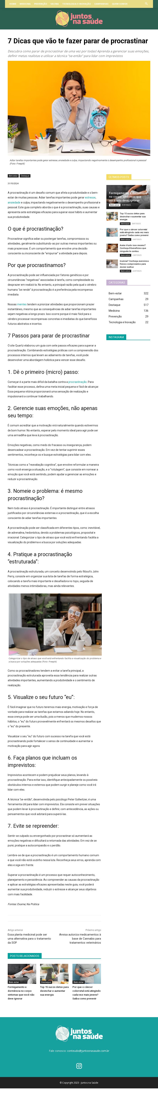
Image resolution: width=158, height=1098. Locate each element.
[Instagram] (79, 1066)
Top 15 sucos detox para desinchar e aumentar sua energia (54, 991)
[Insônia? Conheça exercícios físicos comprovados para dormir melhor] (112, 263)
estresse (90, 197)
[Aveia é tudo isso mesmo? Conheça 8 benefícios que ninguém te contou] (112, 248)
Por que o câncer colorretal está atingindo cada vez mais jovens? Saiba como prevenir (134, 232)
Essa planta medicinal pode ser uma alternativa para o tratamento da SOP (29, 938)
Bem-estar (13, 175)
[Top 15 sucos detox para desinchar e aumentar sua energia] (54, 974)
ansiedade (14, 202)
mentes (22, 304)
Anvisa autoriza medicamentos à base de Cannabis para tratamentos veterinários (80, 938)
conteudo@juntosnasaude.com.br (88, 1051)
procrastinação (77, 381)
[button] (146, 4)
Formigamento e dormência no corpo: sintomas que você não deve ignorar (128, 196)
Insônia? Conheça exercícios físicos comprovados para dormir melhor (134, 264)
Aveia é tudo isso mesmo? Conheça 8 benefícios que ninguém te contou (133, 248)
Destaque (25, 175)
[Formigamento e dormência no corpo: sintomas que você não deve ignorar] (22, 974)
